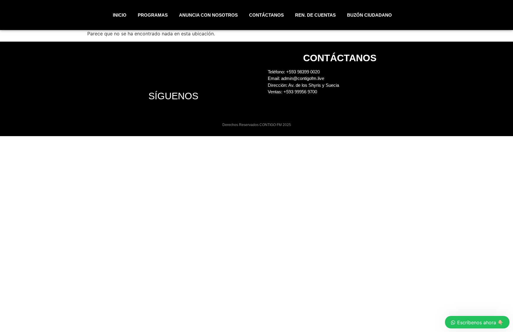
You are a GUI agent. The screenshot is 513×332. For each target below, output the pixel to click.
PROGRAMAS (153, 15)
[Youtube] (482, 15)
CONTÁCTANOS (266, 15)
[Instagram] (466, 15)
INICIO (119, 15)
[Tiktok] (489, 15)
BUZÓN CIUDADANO (369, 15)
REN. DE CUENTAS (315, 15)
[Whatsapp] (497, 15)
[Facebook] (474, 15)
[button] (439, 15)
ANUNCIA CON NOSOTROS (208, 15)
